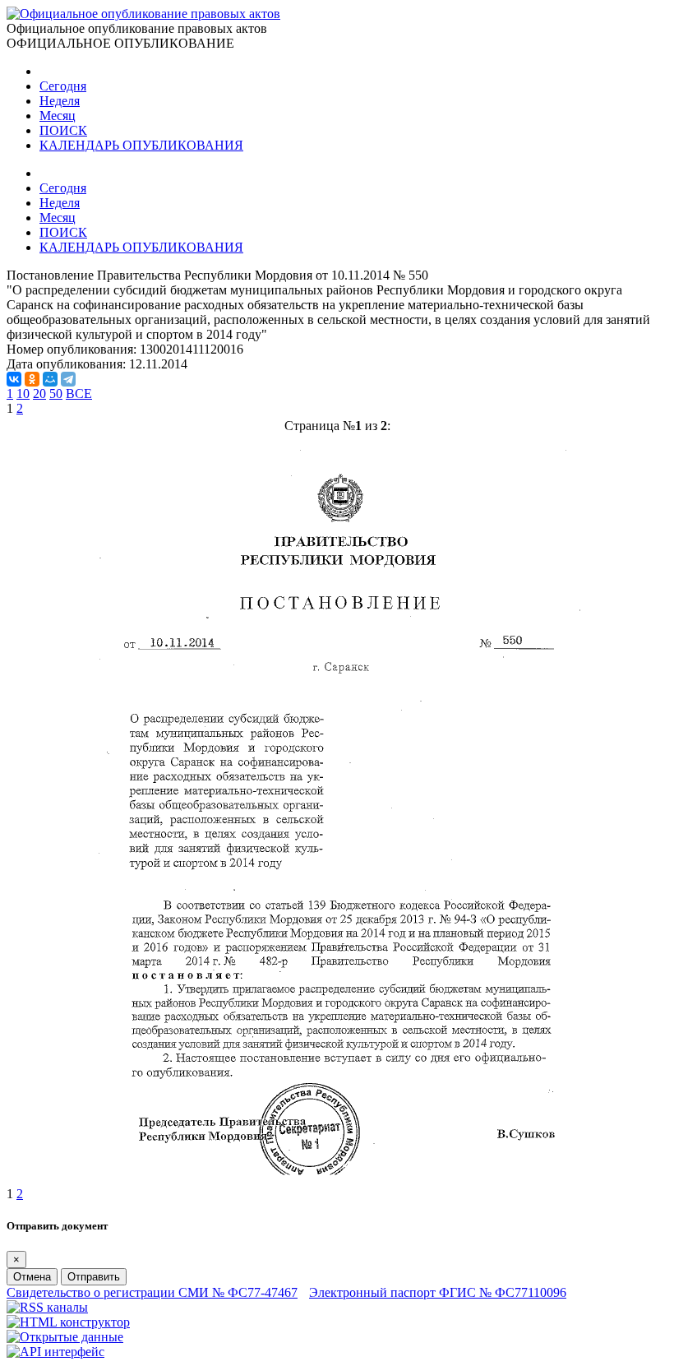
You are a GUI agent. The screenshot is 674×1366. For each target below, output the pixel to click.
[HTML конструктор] (68, 1322)
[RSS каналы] (47, 1307)
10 (23, 394)
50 (55, 394)
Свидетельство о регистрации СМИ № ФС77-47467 (152, 1292)
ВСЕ (79, 394)
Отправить (93, 1277)
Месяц (57, 116)
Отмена (32, 1277)
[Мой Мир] (50, 379)
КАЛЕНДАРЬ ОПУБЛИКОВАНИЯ (141, 145)
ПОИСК (63, 130)
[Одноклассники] (32, 379)
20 (39, 394)
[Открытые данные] (65, 1337)
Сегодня (62, 86)
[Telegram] (68, 379)
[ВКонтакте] (14, 379)
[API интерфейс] (55, 1352)
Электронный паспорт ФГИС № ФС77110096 (437, 1292)
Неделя (59, 101)
